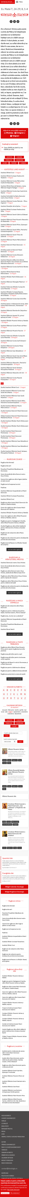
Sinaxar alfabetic (14, 687)
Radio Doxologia (6, 1163)
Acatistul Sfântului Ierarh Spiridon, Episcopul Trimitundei (12, 1071)
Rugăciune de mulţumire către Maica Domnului (12, 533)
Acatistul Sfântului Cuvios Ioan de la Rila (14, 299)
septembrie (17, 712)
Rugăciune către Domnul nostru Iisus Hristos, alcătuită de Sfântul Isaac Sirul (13, 572)
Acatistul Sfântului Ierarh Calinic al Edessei (14, 215)
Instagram (20, 133)
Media (3, 1131)
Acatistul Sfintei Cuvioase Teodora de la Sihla (13, 210)
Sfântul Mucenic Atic (9, 796)
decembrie (18, 714)
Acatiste (9, 157)
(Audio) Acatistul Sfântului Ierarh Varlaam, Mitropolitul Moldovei (14, 452)
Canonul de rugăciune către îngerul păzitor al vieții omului (14, 480)
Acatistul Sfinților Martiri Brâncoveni (13, 277)
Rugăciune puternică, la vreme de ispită (13, 674)
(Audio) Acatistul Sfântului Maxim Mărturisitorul (11, 407)
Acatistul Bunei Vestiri (7, 629)
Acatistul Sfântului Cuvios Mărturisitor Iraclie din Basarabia (12, 182)
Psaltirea (3, 487)
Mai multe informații (13, 1190)
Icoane (4, 763)
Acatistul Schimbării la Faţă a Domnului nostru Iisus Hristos (13, 197)
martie (17, 710)
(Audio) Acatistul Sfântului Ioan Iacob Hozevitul (12, 396)
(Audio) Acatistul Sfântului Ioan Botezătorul (14, 442)
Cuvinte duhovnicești (8, 1118)
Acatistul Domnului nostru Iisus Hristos (13, 563)
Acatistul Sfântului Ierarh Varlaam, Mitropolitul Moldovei (11, 368)
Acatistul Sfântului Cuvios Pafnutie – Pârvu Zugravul (14, 202)
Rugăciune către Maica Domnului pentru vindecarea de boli (14, 1066)
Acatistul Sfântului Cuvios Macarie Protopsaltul (11, 379)
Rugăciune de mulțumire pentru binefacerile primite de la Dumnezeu (14, 539)
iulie (6, 712)
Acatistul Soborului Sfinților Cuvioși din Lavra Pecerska (13, 288)
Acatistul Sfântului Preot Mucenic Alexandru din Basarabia (14, 220)
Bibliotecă (4, 1126)
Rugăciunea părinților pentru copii (11, 654)
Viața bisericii (6, 1115)
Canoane (19, 157)
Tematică (4, 1150)
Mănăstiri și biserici (8, 1155)
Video (9, 763)
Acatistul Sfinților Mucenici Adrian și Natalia (14, 321)
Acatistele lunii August (14, 169)
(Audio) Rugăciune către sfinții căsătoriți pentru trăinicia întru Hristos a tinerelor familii (13, 527)
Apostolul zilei (7, 858)
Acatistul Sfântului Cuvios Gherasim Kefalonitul (12, 256)
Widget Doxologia (7, 1160)
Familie (3, 1121)
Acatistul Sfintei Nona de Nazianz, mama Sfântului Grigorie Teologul (13, 187)
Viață (20, 760)
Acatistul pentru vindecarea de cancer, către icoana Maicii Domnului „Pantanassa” (14, 305)
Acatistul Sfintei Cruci (11, 173)
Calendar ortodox (14, 706)
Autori (3, 1142)
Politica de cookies (7, 1176)
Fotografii (15, 824)
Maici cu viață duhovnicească (10, 1147)
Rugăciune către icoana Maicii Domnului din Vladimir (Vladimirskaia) (14, 503)
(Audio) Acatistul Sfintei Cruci (13, 387)
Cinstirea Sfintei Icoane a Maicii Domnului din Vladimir (16, 833)
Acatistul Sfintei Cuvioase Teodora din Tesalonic (12, 177)
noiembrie (11, 714)
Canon (9, 760)
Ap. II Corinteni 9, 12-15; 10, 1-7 (9, 867)
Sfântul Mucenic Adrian (16, 749)
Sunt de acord (5, 1193)
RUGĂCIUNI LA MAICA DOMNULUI (14, 602)
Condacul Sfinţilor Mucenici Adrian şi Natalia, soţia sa (13, 1014)
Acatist (4, 760)
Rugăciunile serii (6, 466)
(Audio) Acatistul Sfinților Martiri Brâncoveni (14, 422)
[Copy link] (18, 21)
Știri (3, 1134)
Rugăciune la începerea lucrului (10, 484)
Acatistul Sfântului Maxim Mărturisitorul (14, 240)
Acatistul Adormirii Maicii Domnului (13, 245)
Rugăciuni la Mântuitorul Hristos (14, 558)
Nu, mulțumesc (15, 1193)
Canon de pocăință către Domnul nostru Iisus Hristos (13, 475)
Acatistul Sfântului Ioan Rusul (10, 1086)
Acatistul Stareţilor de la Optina (14, 206)
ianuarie (4, 710)
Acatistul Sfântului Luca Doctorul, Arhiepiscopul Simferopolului (12, 1091)
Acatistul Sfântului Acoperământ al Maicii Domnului (13, 492)
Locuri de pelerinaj (7, 824)
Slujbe (5, 163)
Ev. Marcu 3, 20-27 (6, 881)
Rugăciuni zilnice (14, 459)
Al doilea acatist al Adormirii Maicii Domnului (11, 251)
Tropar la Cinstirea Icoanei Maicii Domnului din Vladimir (12, 1009)
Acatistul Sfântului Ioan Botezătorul (13, 352)
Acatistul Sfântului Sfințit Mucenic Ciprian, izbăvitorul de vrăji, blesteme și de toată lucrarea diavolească (14, 1101)
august (10, 712)
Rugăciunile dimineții (7, 462)
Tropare (13, 163)
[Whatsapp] (14, 21)
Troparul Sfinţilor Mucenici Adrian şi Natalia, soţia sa (12, 1003)
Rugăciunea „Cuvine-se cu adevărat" (12, 616)
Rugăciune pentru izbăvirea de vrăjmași (13, 667)
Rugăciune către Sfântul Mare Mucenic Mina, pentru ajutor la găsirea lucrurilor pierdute (13, 649)
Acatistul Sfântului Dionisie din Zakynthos (14, 311)
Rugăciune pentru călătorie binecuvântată (14, 671)
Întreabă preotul (7, 1129)
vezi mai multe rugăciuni (14, 549)
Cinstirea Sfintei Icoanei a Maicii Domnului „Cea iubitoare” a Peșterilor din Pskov (17, 806)
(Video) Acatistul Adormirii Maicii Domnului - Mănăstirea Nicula (14, 417)
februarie (11, 710)
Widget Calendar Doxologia (14, 887)
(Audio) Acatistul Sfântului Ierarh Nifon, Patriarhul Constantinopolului (13, 401)
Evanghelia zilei (8, 873)
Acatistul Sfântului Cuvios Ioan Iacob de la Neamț (14, 192)
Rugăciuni (19, 160)
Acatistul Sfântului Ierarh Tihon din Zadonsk (12, 235)
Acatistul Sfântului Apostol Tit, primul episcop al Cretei (12, 316)
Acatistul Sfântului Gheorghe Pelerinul (14, 283)
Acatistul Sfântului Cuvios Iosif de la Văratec (14, 267)
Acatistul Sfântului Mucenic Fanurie (13, 331)
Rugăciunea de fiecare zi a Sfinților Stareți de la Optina (14, 544)
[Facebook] (11, 21)
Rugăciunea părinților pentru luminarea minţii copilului (13, 658)
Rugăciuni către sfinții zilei (14, 970)
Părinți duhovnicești (8, 1144)
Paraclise (9, 160)
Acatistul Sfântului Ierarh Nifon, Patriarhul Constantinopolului (14, 230)
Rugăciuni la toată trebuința (14, 643)
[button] (19, 2)
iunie (2, 712)
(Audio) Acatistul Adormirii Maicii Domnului (14, 412)
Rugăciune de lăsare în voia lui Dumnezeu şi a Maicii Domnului (14, 663)
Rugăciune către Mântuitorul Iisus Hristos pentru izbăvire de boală (14, 582)
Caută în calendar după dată (10, 739)
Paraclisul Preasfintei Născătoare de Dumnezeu (12, 470)
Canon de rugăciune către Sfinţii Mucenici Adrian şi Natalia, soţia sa (13, 517)
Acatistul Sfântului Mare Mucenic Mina (13, 1095)
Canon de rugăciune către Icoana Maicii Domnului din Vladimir (13, 508)
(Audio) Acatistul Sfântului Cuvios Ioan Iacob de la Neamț (13, 391)
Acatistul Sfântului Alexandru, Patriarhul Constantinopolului (13, 363)
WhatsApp (9, 133)
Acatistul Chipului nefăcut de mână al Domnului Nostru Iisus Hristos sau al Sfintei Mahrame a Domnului (14, 261)
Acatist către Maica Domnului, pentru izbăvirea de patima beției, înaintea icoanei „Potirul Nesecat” (13, 1059)
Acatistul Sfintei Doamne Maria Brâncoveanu (10, 272)
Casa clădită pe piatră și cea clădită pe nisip (13, 148)
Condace (23, 163)
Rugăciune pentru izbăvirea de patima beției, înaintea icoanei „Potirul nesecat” (13, 612)
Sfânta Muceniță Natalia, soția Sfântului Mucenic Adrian (16, 772)
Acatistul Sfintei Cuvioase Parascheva (12, 496)
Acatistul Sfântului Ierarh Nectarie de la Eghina (13, 1082)
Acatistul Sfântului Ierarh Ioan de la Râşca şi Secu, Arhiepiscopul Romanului (14, 357)
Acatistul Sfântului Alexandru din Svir (14, 373)
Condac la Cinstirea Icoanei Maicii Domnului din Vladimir (12, 1025)
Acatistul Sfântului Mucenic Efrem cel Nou (13, 1077)
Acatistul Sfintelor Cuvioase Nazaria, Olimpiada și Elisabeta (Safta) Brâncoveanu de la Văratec (14, 293)
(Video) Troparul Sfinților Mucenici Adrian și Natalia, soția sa (14, 1037)
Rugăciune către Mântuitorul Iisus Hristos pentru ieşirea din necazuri (14, 577)
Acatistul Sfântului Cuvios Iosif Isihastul (14, 341)
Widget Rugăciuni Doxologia (14, 892)
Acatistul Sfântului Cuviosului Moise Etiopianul (12, 347)
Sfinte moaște (15, 822)
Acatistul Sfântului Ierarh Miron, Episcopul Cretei (14, 225)
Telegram (15, 136)
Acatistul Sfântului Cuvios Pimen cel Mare (14, 326)
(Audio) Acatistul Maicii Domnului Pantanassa (11, 432)
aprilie (21, 710)
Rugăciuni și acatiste (14, 1046)
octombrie (24, 712)
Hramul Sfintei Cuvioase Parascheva (13, 1137)
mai (25, 710)
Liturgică (4, 1123)
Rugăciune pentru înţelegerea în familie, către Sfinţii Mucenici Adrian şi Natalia (13, 522)
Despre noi (4, 1173)
